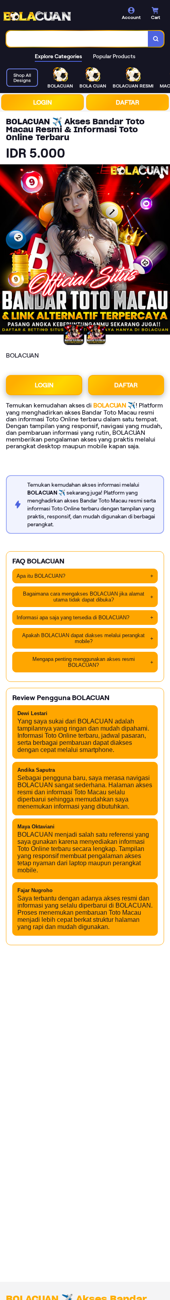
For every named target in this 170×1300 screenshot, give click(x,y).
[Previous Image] (6, 250)
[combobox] (77, 39)
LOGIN (42, 102)
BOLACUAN (109, 405)
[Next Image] (163, 250)
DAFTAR (127, 102)
